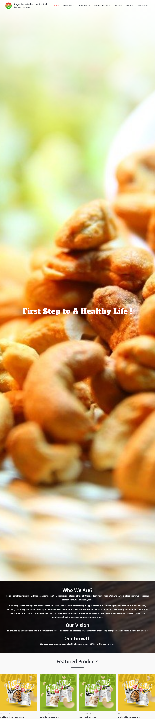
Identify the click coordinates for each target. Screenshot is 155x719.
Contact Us (142, 5)
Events (129, 5)
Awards (118, 5)
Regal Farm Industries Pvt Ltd (30, 4)
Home (56, 5)
